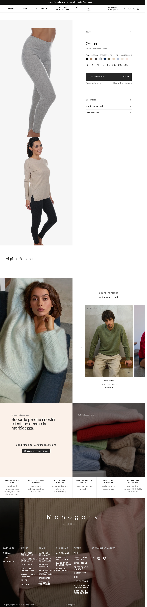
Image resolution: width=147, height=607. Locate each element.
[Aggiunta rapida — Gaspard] (128, 372)
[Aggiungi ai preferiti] (130, 32)
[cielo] (118, 59)
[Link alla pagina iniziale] (87, 8)
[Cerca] (125, 8)
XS (87, 65)
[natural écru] (122, 59)
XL (108, 65)
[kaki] (109, 59)
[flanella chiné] (100, 59)
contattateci (133, 491)
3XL (120, 65)
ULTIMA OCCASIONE (62, 8)
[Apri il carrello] (138, 8)
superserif (14, 605)
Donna (10, 8)
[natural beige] (113, 59)
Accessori (42, 8)
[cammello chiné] (91, 59)
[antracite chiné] (96, 59)
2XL (114, 65)
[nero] (87, 59)
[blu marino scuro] (105, 59)
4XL (126, 65)
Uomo (25, 8)
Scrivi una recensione (36, 451)
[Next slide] (136, 347)
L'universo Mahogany (113, 8)
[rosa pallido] (127, 59)
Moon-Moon (29, 605)
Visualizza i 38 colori (124, 55)
